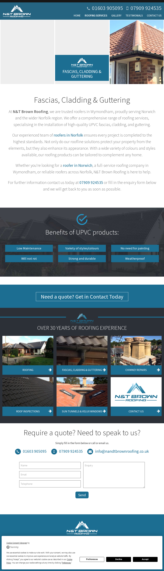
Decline (118, 559)
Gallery (116, 15)
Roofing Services (96, 15)
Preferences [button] (66, 563)
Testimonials (134, 15)
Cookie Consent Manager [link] (16, 543)
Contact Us (154, 15)
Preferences (92, 559)
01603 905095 (107, 8)
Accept (145, 559)
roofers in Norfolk (68, 135)
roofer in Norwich (77, 165)
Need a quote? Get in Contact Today (82, 296)
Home (77, 15)
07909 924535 (146, 8)
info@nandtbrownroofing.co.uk (122, 451)
